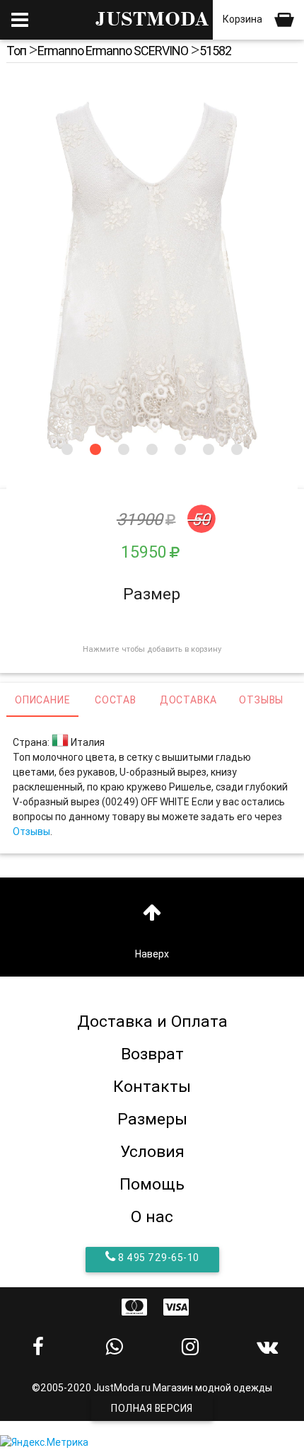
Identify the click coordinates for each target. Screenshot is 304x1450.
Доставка (188, 700)
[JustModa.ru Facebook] (38, 1346)
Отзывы (261, 700)
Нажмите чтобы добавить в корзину (152, 649)
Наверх (152, 954)
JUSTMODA (152, 19)
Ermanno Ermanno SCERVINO (112, 50)
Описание (42, 700)
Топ (16, 50)
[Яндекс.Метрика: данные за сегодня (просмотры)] (44, 1442)
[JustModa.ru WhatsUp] (114, 1346)
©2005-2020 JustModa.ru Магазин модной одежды (152, 1387)
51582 (215, 50)
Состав (115, 700)
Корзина (243, 19)
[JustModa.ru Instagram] (190, 1346)
